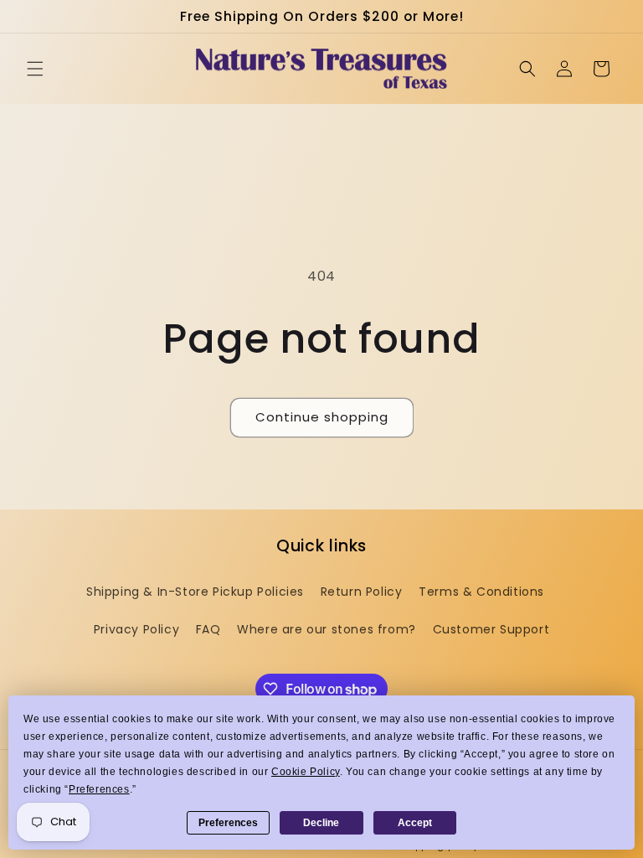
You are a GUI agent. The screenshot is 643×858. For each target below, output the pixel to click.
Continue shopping (321, 417)
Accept (415, 823)
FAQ (208, 629)
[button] (35, 68)
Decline (321, 823)
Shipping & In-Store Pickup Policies (195, 591)
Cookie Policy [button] (305, 772)
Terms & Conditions (481, 591)
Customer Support (491, 629)
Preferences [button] (99, 789)
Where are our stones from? (326, 629)
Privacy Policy (136, 629)
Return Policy (362, 591)
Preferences (228, 823)
